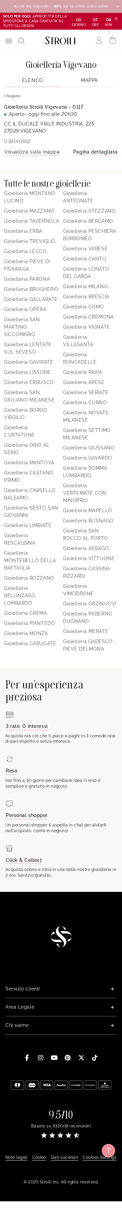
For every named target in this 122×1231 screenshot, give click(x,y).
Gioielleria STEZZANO (89, 211)
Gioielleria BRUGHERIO (31, 289)
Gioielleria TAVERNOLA (31, 221)
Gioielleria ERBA (23, 231)
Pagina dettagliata (95, 152)
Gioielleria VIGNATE (86, 327)
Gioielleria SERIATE (86, 392)
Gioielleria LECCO (25, 251)
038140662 (17, 141)
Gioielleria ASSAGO (86, 548)
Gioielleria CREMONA (88, 317)
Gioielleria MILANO (85, 286)
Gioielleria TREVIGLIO (30, 241)
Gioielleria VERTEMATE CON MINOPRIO (84, 493)
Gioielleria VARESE (85, 248)
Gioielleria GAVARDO (87, 458)
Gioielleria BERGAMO (88, 221)
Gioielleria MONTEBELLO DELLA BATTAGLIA (30, 560)
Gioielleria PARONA (27, 279)
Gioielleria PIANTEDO (29, 623)
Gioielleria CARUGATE (30, 643)
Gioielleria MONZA (26, 633)
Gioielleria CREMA (25, 613)
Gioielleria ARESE (84, 382)
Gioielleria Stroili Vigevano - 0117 (43, 107)
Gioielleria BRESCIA (86, 296)
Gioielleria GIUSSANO (89, 447)
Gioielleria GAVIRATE (28, 362)
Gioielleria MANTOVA (29, 462)
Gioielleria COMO (83, 306)
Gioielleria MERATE (85, 631)
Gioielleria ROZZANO (29, 578)
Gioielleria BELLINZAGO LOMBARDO (20, 595)
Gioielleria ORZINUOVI (90, 603)
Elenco (32, 80)
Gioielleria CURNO (85, 402)
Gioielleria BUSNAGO (88, 520)
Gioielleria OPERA (25, 309)
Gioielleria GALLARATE (31, 299)
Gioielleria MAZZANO (29, 211)
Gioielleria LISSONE (27, 372)
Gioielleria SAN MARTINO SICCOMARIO (22, 327)
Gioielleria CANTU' (85, 259)
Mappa (89, 80)
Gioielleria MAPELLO (87, 510)
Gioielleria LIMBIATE (28, 525)
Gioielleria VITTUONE (89, 558)
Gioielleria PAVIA (82, 372)
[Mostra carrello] (112, 40)
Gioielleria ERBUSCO (29, 382)
